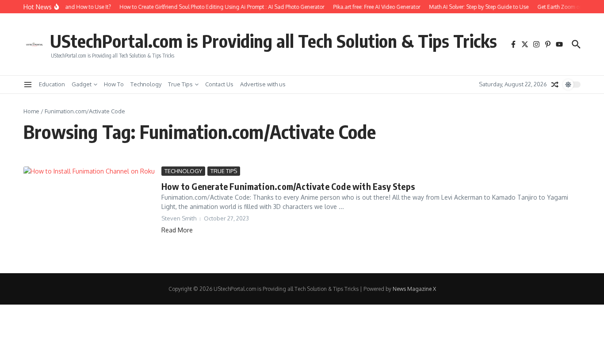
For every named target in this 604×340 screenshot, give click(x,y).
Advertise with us (263, 84)
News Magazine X (414, 289)
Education (52, 84)
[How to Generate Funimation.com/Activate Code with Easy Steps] (89, 213)
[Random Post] (554, 84)
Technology (145, 84)
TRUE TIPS (223, 170)
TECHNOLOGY (183, 170)
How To (114, 84)
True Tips (180, 84)
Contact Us (219, 84)
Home (31, 111)
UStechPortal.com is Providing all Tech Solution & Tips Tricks (273, 41)
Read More (177, 230)
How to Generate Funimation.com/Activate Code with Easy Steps (288, 186)
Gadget (82, 84)
